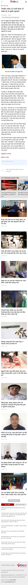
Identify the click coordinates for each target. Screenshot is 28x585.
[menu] (2, 1)
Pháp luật (5, 5)
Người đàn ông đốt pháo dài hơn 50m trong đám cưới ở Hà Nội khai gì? (14, 373)
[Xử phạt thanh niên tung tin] (14, 451)
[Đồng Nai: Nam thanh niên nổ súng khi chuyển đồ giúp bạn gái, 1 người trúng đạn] (14, 391)
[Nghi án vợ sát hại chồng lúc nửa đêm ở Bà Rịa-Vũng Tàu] (14, 269)
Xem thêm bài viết (14, 500)
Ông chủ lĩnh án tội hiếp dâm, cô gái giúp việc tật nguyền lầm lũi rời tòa (13, 221)
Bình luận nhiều (20, 504)
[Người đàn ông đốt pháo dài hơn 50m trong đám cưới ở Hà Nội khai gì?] (14, 360)
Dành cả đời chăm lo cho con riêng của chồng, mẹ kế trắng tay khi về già (13, 542)
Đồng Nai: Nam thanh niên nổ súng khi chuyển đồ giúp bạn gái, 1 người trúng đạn (13, 404)
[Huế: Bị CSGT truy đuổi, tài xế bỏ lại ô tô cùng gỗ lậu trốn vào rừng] (14, 239)
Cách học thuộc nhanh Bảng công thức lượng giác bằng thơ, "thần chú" (13, 520)
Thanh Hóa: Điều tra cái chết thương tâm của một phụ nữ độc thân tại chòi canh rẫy (13, 312)
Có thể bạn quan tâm (10, 178)
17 (17, 521)
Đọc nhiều (7, 504)
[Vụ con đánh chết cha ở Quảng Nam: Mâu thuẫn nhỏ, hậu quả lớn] (14, 481)
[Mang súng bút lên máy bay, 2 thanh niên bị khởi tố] (14, 330)
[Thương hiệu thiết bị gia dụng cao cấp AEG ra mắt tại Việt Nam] (9, 185)
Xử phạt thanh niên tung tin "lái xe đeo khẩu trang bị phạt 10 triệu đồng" (14, 464)
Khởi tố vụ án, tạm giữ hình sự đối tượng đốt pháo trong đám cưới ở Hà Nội (14, 434)
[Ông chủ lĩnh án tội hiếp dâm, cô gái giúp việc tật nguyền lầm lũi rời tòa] (14, 208)
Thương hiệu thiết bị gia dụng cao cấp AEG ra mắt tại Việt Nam (8, 194)
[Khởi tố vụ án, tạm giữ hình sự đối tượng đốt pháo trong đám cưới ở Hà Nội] (14, 421)
